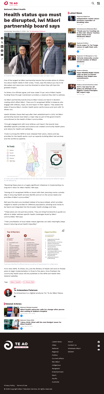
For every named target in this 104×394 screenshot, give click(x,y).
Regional (55, 352)
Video (54, 345)
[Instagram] (92, 346)
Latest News (57, 342)
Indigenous (56, 365)
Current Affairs (58, 358)
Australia (55, 382)
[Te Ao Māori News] (16, 362)
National (8, 9)
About (70, 342)
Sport (54, 375)
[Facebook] (92, 342)
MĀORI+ (71, 352)
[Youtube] (92, 349)
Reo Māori (56, 362)
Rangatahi (56, 368)
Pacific (54, 378)
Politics (55, 355)
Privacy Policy (9, 385)
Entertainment (57, 372)
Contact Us (72, 345)
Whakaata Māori (74, 348)
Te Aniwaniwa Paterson (37, 31)
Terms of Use (22, 385)
